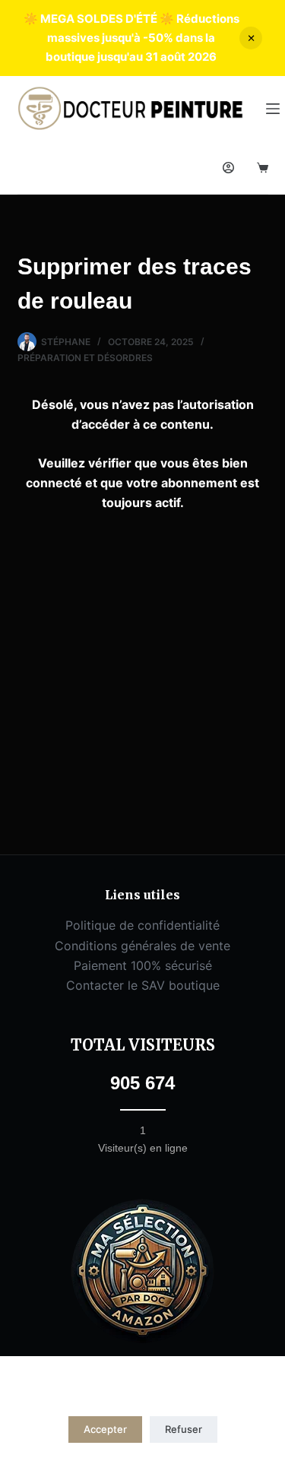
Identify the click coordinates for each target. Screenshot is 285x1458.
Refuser (183, 1429)
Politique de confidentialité (142, 925)
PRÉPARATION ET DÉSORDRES (85, 357)
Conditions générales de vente (142, 945)
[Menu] (273, 109)
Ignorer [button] (250, 38)
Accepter (105, 1429)
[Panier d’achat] (262, 167)
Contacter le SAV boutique (143, 985)
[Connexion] (228, 167)
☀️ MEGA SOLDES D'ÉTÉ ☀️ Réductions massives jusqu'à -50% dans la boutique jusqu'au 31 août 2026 (131, 37)
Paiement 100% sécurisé (143, 965)
